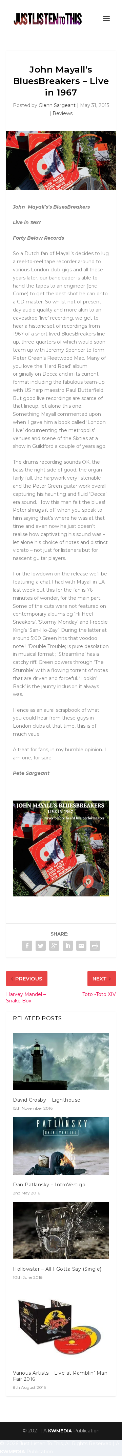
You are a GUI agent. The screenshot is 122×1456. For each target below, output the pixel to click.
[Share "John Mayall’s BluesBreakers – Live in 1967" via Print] (95, 945)
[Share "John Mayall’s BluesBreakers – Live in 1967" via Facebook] (27, 945)
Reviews (63, 113)
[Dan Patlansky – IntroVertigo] (61, 1146)
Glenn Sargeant (57, 105)
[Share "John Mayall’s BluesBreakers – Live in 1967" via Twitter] (40, 945)
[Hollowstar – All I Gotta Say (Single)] (61, 1230)
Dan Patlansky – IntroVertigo (49, 1185)
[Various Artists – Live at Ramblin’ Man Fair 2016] (61, 1324)
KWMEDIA (60, 1430)
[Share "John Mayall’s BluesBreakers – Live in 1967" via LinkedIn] (68, 945)
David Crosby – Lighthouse (47, 1100)
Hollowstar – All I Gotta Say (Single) (57, 1269)
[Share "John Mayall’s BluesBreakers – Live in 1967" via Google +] (54, 945)
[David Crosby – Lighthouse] (61, 1061)
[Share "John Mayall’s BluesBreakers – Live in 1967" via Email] (81, 945)
